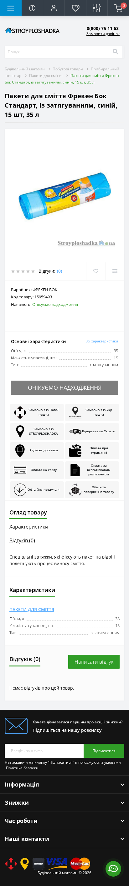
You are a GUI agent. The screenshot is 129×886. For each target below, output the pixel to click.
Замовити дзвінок (103, 33)
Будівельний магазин (25, 69)
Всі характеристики (101, 341)
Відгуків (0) (22, 540)
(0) (59, 271)
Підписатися (104, 750)
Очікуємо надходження (64, 387)
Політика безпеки (22, 768)
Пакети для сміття (46, 75)
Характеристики (28, 526)
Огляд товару (28, 512)
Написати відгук (94, 661)
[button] (53, 8)
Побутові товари (68, 69)
